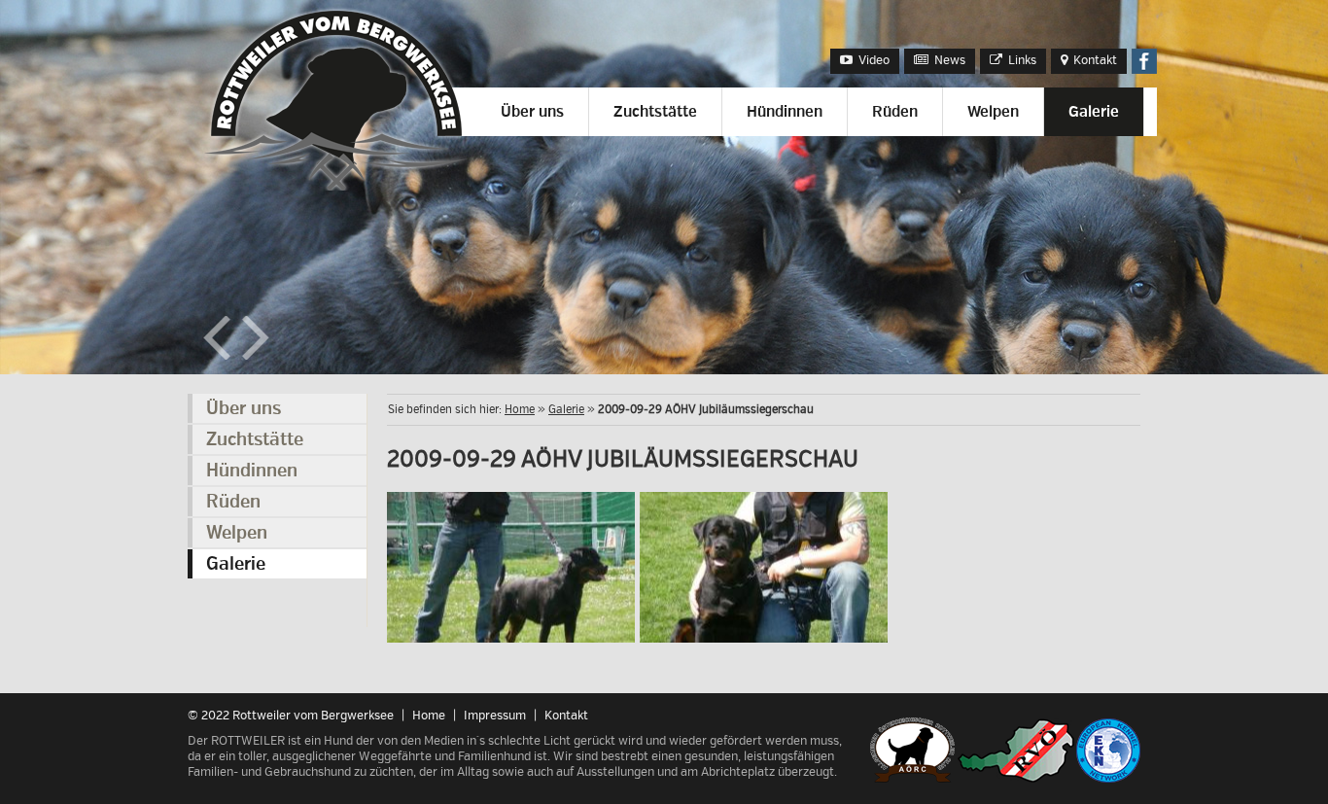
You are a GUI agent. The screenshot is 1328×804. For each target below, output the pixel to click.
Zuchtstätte (655, 112)
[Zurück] (217, 356)
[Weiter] (255, 356)
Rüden (895, 112)
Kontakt (1093, 60)
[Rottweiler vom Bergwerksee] (340, 186)
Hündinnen (784, 112)
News (948, 60)
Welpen (993, 112)
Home (520, 409)
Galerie (1093, 112)
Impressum (495, 715)
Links (1020, 60)
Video (873, 60)
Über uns (532, 112)
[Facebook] (1144, 70)
